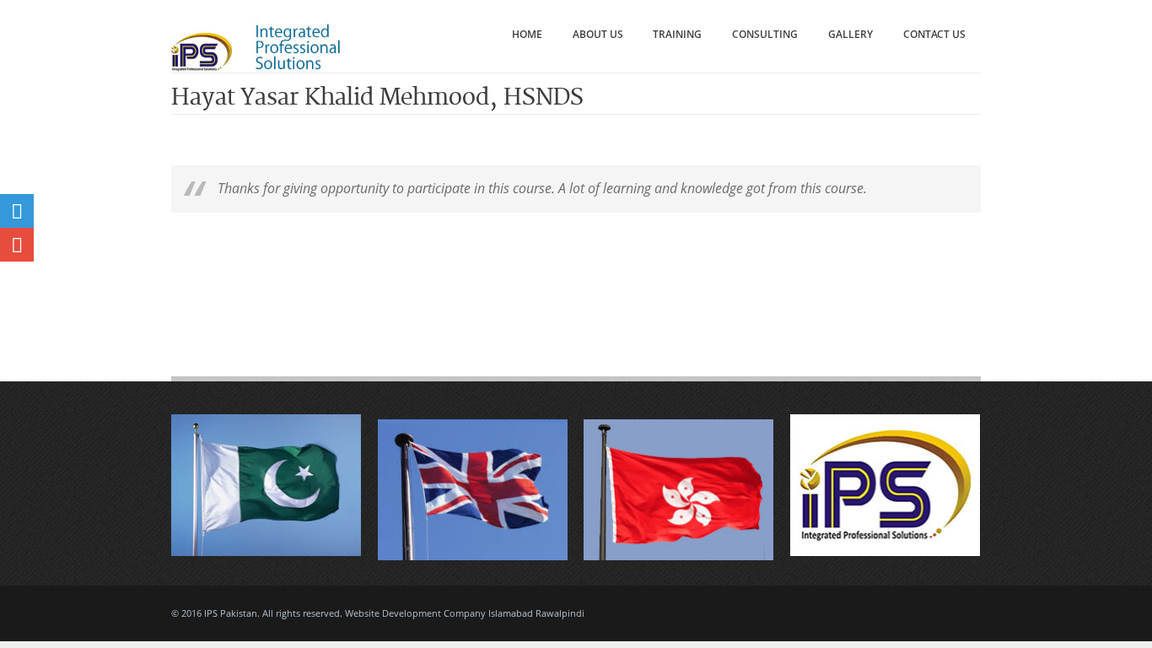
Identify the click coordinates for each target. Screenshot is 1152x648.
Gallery (850, 34)
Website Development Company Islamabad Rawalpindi (464, 613)
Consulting (765, 34)
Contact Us (934, 34)
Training (677, 34)
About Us (598, 34)
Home (527, 34)
